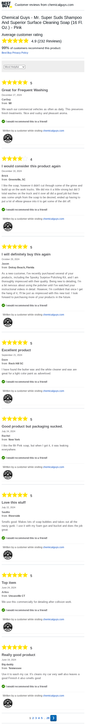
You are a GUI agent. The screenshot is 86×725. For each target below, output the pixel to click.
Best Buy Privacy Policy (15, 52)
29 (48, 718)
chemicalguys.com (53, 130)
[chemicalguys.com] (8, 138)
